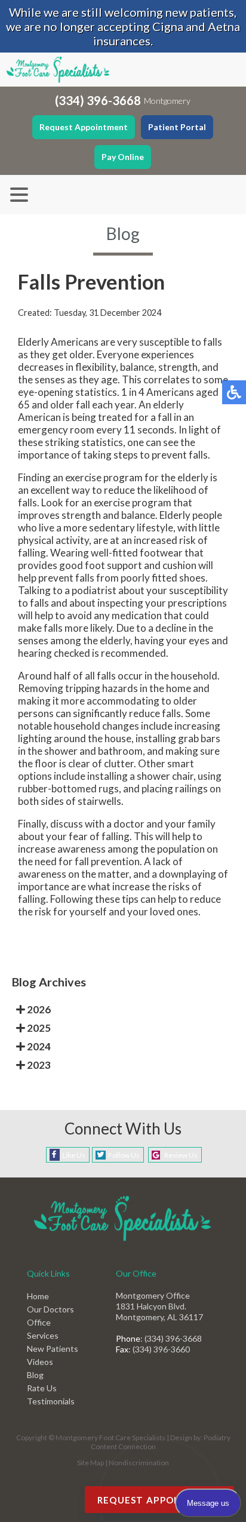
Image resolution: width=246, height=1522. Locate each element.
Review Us (181, 1155)
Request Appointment (83, 127)
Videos (40, 1362)
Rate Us (42, 1388)
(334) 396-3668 (98, 100)
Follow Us (124, 1155)
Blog (35, 1375)
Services (43, 1335)
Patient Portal (177, 127)
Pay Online (123, 157)
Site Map (90, 1462)
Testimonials (51, 1401)
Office (39, 1322)
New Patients (52, 1348)
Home (38, 1296)
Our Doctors (50, 1309)
